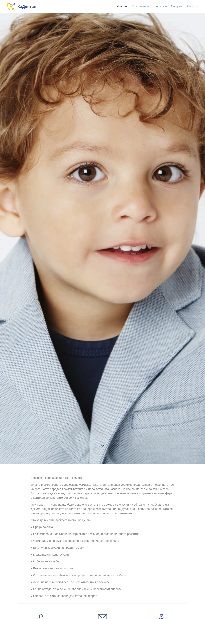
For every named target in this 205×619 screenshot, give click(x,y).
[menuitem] (123, 7)
